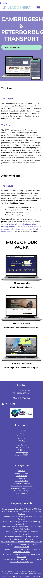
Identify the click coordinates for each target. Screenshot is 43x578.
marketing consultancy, (18, 229)
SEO (29, 229)
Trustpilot (3, 3)
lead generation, (29, 224)
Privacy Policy (21, 493)
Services (21, 478)
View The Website (11, 47)
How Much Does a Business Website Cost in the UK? (21, 542)
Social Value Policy (21, 491)
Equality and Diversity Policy (21, 488)
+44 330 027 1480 (23, 393)
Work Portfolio (21, 476)
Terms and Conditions (21, 483)
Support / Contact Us (21, 390)
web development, (15, 224)
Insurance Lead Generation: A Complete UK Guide (21, 509)
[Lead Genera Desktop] (16, 7)
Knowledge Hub (21, 473)
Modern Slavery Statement (21, 486)
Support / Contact (21, 481)
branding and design (9, 226)
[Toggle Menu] (38, 7)
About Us (21, 471)
